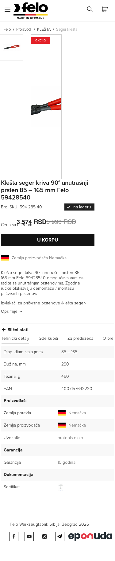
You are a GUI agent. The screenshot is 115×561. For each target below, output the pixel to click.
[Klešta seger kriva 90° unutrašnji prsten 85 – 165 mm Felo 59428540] (55, 107)
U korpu (47, 240)
